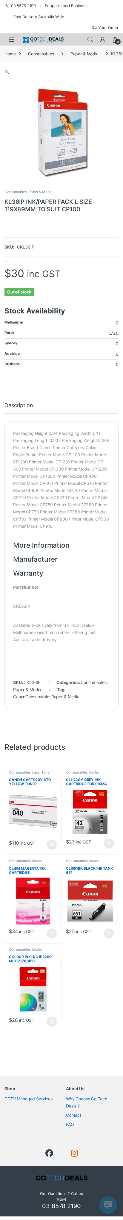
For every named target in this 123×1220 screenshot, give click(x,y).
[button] (7, 71)
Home (10, 53)
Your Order (108, 27)
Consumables (41, 53)
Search (90, 39)
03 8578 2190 (23, 5)
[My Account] (102, 39)
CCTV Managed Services (28, 1098)
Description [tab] (18, 405)
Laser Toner (41, 772)
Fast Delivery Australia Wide (38, 16)
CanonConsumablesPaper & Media (46, 696)
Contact (73, 1115)
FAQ (70, 1124)
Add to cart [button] (52, 845)
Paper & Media (84, 53)
